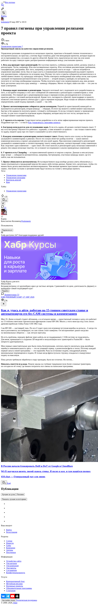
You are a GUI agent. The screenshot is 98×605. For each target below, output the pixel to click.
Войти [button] (4, 16)
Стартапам (10, 591)
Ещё (9, 483)
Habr (15, 603)
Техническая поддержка (26, 600)
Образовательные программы (19, 588)
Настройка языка (8, 600)
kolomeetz (5, 22)
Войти (9, 530)
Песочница (11, 552)
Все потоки (10, 2)
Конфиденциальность (15, 573)
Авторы (9, 550)
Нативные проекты (14, 586)
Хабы (8, 545)
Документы (11, 568)
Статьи (9, 541)
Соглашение (11, 570)
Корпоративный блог (15, 581)
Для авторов (11, 563)
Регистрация (11, 532)
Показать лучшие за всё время (14, 499)
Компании (10, 548)
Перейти (5, 291)
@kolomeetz (26, 221)
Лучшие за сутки (8, 494)
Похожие (20, 494)
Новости (10, 543)
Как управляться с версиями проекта (44, 122)
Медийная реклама (14, 584)
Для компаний (12, 566)
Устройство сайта (13, 561)
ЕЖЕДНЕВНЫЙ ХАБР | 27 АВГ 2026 (17, 297)
